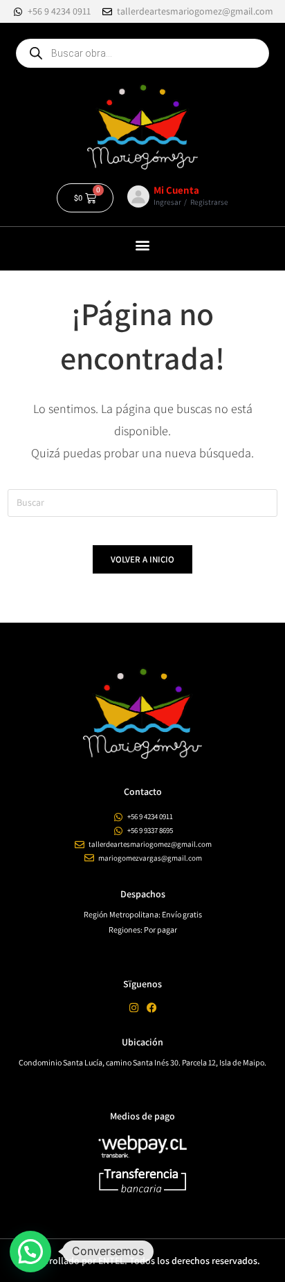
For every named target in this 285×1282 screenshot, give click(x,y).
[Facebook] (152, 1007)
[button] (142, 245)
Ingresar (167, 202)
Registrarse (209, 202)
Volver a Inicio (142, 559)
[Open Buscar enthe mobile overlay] (142, 53)
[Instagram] (134, 1007)
